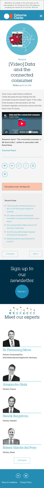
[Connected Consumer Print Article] (5, 174)
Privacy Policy (25, 482)
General (22, 59)
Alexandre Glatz (15, 384)
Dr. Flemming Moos (17, 350)
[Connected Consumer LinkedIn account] (12, 166)
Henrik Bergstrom (15, 416)
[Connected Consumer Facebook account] (26, 166)
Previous (10, 254)
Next (35, 254)
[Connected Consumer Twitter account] (5, 166)
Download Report (9, 150)
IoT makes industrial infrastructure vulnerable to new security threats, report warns (23, 218)
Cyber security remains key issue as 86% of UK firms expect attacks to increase (21, 208)
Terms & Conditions (9, 482)
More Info (35, 7)
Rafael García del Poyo (19, 447)
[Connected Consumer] (15, 16)
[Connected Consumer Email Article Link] (33, 166)
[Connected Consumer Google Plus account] (19, 166)
